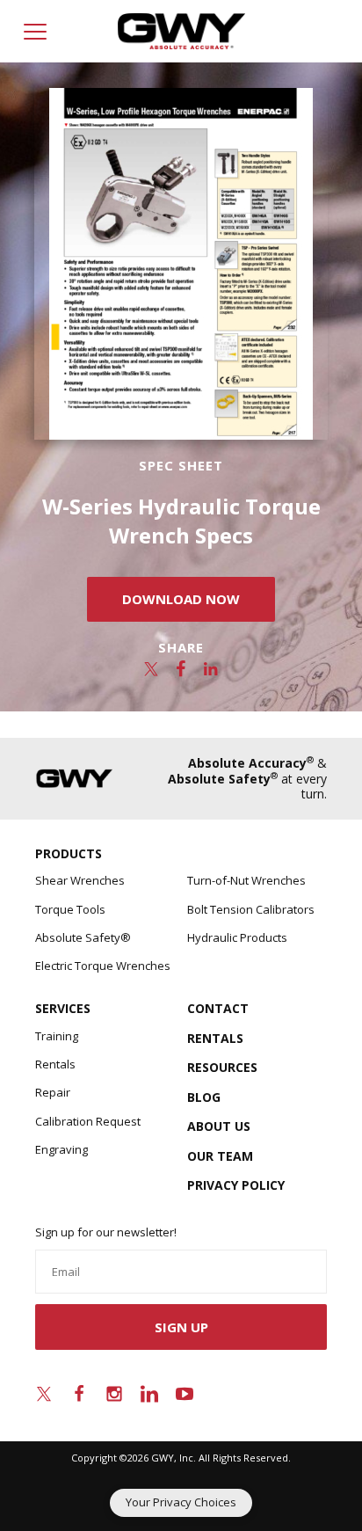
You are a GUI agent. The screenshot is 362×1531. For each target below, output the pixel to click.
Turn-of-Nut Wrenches (246, 880)
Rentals (55, 1064)
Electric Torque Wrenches (102, 965)
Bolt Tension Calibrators (251, 909)
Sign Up (181, 1327)
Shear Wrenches (80, 880)
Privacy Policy (236, 1185)
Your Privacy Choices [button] (181, 1502)
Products (68, 853)
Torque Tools (70, 909)
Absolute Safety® (83, 937)
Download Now (181, 599)
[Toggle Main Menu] (35, 31)
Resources (222, 1067)
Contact (218, 1008)
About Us (218, 1126)
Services (62, 1008)
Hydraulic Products (237, 937)
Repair (52, 1092)
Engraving (61, 1149)
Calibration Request (88, 1121)
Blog (204, 1097)
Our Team (220, 1156)
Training (56, 1036)
